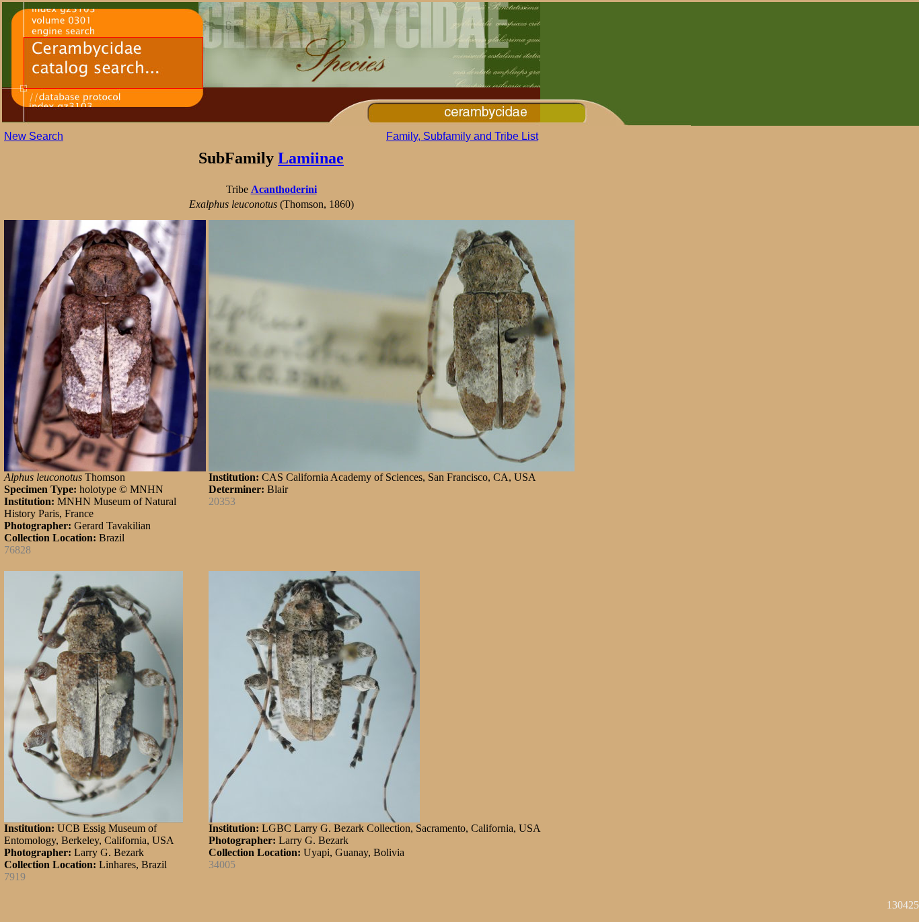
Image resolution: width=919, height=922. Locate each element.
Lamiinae (311, 158)
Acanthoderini (284, 189)
